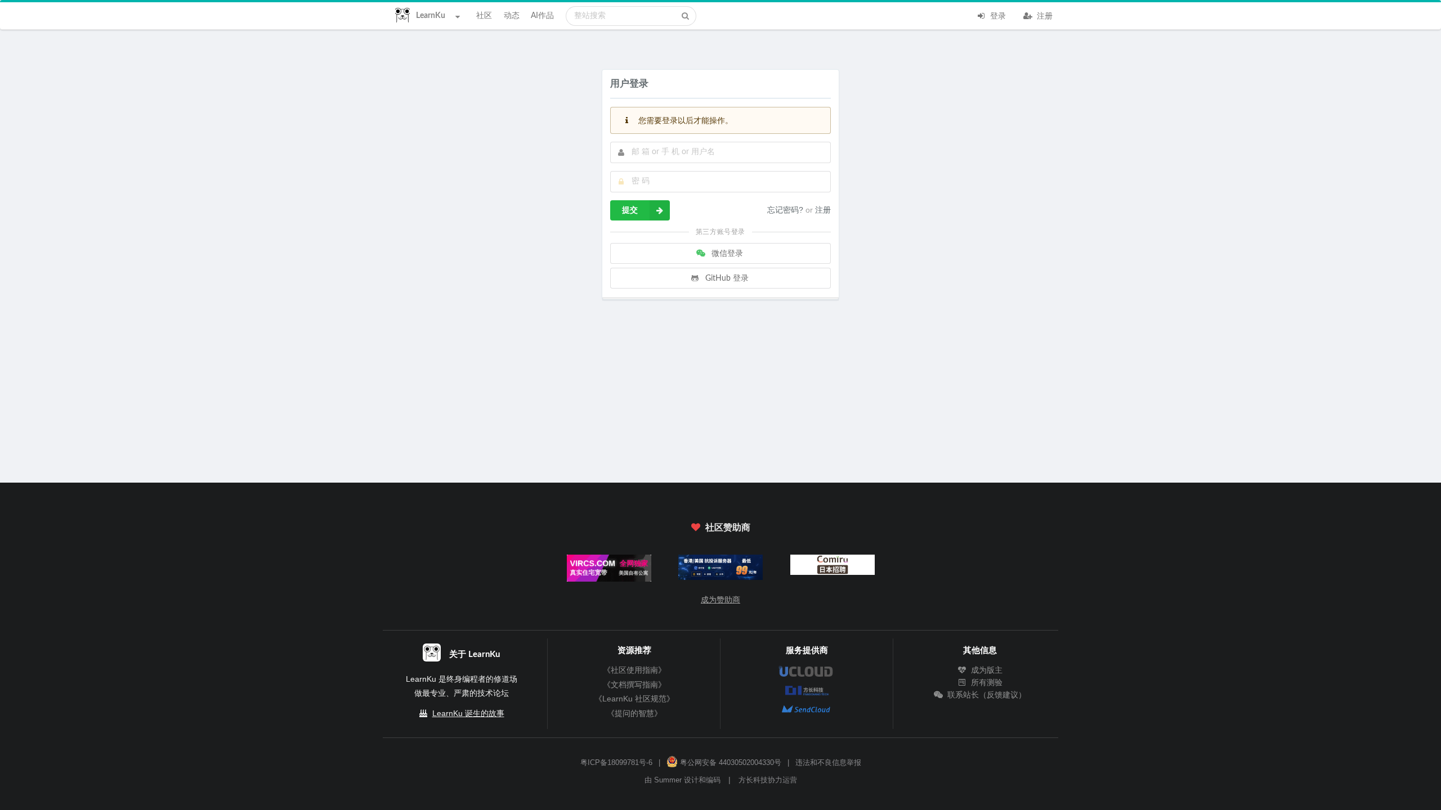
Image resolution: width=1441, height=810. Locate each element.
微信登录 (726, 254)
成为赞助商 (720, 599)
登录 (997, 16)
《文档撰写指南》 (634, 684)
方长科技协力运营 (768, 780)
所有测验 (985, 682)
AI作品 (542, 16)
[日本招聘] (832, 567)
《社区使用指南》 (634, 669)
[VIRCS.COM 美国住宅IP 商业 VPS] (609, 570)
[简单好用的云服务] (721, 570)
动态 (512, 16)
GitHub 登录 (726, 278)
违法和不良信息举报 (828, 763)
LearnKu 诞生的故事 (468, 713)
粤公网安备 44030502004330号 (729, 763)
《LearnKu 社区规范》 (634, 698)
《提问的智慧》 (634, 713)
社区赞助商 (726, 527)
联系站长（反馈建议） (985, 694)
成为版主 (985, 669)
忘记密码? (786, 209)
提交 (630, 210)
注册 (1044, 16)
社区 (484, 16)
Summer (668, 780)
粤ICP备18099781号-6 (616, 763)
